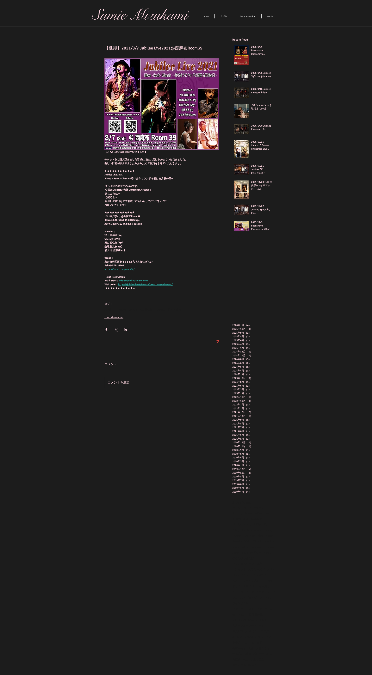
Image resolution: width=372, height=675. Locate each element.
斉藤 (251, 648)
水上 (245, 659)
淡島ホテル (239, 665)
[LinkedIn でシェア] (125, 329)
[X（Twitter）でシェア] (116, 329)
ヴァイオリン (264, 609)
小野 (269, 637)
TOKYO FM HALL (253, 541)
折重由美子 (239, 648)
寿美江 (265, 631)
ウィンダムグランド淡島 (247, 564)
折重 (259, 642)
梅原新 (236, 659)
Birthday (237, 513)
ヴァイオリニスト (243, 609)
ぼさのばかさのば (243, 558)
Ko (265, 524)
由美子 (252, 665)
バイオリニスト (241, 575)
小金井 (236, 642)
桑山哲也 (258, 654)
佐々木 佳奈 (174, 309)
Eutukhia (256, 519)
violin (245, 552)
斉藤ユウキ (263, 648)
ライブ (271, 592)
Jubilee (257, 524)
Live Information (113, 317)
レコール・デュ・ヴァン (247, 597)
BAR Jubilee (239, 507)
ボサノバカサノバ (243, 586)
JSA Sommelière (241, 524)
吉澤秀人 (261, 620)
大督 (248, 631)
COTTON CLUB (240, 519)
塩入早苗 (237, 631)
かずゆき (255, 552)
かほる (268, 552)
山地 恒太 (160, 309)
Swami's (237, 541)
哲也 (261, 625)
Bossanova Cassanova (257, 513)
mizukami (256, 547)
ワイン (268, 597)
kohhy (245, 547)
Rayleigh (268, 530)
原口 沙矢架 (145, 309)
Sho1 (261, 535)
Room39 (132, 309)
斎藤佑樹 (237, 654)
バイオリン (260, 575)
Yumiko (269, 541)
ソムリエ (269, 569)
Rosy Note (249, 535)
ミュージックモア (243, 592)
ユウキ (260, 592)
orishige (269, 547)
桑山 (248, 654)
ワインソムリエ (241, 603)
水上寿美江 (110, 309)
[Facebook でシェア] (106, 329)
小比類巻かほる (254, 637)
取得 (251, 620)
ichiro (122, 309)
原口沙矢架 (239, 620)
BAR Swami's (255, 507)
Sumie (269, 535)
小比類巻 (237, 637)
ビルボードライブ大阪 (245, 580)
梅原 (269, 654)
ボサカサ (267, 580)
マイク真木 (263, 586)
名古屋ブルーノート (244, 625)
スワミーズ (255, 569)
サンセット (239, 569)
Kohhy (236, 530)
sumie (235, 552)
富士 (256, 631)
